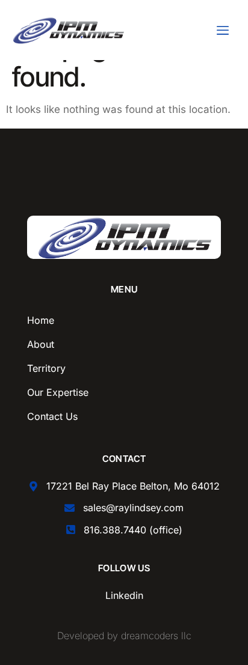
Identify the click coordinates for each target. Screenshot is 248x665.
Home (40, 320)
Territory (46, 368)
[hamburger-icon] (222, 30)
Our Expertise (57, 392)
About (40, 344)
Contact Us (52, 416)
